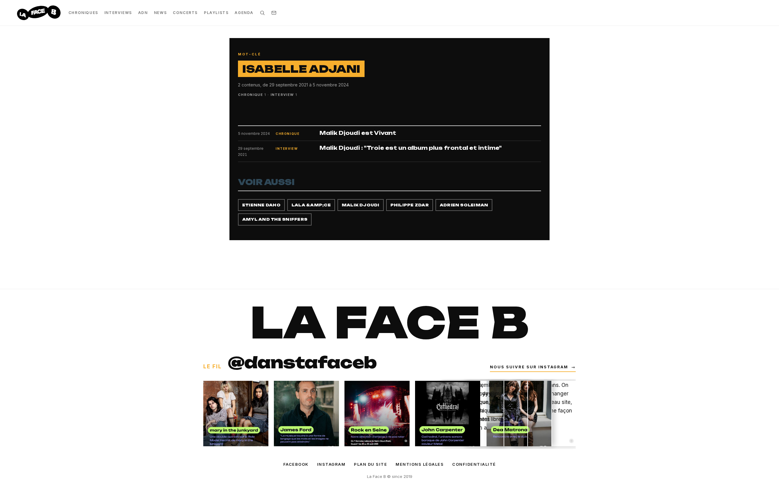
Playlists (216, 12)
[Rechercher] (262, 13)
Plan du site (370, 464)
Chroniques (83, 12)
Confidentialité (474, 464)
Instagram (331, 464)
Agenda (244, 12)
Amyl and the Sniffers (274, 219)
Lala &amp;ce (311, 205)
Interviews (118, 12)
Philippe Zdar (409, 205)
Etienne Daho (261, 205)
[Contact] (274, 13)
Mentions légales (420, 464)
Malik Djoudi (360, 205)
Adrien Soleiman (464, 205)
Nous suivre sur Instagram (533, 367)
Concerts (185, 12)
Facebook (296, 464)
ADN (143, 12)
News (160, 12)
